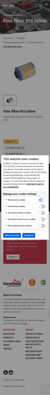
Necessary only (12, 235)
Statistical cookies (16, 206)
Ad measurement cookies (19, 213)
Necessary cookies (16, 200)
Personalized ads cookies (20, 226)
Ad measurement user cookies (22, 219)
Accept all (28, 235)
